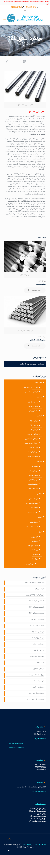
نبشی (40, 517)
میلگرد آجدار (33, 479)
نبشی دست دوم (32, 526)
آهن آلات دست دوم (31, 387)
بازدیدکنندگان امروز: (38, 811)
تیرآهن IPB (33, 425)
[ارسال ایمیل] (25, 10)
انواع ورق (34, 536)
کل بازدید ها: (41, 818)
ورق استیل (34, 550)
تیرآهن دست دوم (31, 392)
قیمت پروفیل (33, 406)
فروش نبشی (33, 522)
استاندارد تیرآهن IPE (36, 601)
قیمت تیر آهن (33, 456)
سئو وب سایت (26, 844)
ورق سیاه (34, 558)
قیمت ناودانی (33, 498)
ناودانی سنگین (33, 512)
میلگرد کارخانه (33, 488)
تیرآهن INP (33, 421)
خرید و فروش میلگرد (37, 656)
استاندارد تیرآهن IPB (36, 607)
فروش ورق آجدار (38, 687)
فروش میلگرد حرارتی (36, 693)
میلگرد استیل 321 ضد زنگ (34, 582)
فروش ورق (34, 541)
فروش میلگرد (33, 471)
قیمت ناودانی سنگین (36, 625)
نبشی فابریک (39, 662)
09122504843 (31, 7)
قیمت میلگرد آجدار (37, 631)
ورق (40, 531)
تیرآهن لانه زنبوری (31, 438)
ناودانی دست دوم (32, 503)
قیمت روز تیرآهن (38, 638)
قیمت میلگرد (33, 475)
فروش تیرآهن (33, 452)
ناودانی (39, 493)
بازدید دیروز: (41, 813)
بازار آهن (38, 382)
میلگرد (39, 461)
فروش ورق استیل (37, 619)
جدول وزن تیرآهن (31, 443)
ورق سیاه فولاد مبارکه (36, 674)
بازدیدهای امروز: (40, 808)
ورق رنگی (34, 554)
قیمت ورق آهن (32, 545)
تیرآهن (39, 416)
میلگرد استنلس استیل (38, 340)
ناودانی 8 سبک (39, 681)
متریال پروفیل (33, 411)
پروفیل (39, 397)
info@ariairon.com (39, 791)
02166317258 (16, 7)
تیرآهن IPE (33, 430)
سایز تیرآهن (33, 447)
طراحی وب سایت (39, 844)
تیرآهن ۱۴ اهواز (38, 668)
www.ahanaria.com (16, 747)
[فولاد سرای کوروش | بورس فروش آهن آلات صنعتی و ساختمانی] (25, 18)
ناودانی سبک (33, 507)
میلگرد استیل (41, 284)
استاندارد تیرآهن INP (36, 613)
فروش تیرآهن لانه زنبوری (35, 594)
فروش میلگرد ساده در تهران (34, 699)
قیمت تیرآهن (39, 588)
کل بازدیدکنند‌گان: (39, 821)
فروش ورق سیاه (28, 564)
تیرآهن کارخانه (32, 434)
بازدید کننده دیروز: (39, 816)
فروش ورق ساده (38, 644)
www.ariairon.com (16, 743)
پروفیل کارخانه (32, 402)
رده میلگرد (34, 466)
